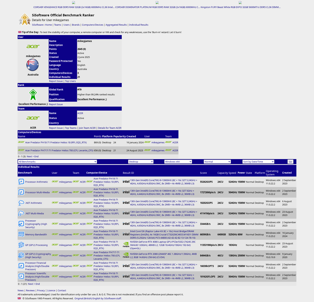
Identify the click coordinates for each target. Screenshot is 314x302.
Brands (76, 24)
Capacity (223, 173)
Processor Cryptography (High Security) (36, 224)
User (147, 136)
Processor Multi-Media (37, 192)
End (36, 156)
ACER (80, 113)
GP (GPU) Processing (36, 245)
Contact (62, 290)
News (21, 290)
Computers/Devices (92, 24)
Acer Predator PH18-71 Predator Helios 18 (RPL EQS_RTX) (56, 142)
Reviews (30, 290)
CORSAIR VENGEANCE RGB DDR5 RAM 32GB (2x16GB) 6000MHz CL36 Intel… (73, 7)
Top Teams (71, 127)
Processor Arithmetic (36, 181)
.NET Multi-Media (34, 213)
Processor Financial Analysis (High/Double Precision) (37, 266)
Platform (260, 173)
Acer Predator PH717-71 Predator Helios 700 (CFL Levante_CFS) (59, 150)
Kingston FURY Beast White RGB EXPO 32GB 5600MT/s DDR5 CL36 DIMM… (241, 7)
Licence (51, 290)
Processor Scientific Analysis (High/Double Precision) (37, 276)
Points (97, 136)
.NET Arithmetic (33, 202)
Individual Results (138, 24)
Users (66, 24)
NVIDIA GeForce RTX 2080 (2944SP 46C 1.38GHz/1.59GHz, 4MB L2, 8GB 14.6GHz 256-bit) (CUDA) (163, 255)
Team (168, 136)
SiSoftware (37, 24)
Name (21, 136)
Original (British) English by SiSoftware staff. (98, 298)
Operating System (272, 172)
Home (48, 24)
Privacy (41, 290)
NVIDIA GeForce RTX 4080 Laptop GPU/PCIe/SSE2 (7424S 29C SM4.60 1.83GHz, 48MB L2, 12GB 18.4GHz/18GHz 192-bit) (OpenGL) (163, 245)
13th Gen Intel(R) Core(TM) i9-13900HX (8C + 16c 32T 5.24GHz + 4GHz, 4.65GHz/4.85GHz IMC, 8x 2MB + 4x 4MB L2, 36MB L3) (163, 182)
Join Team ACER (87, 127)
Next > (30, 156)
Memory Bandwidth (36, 234)
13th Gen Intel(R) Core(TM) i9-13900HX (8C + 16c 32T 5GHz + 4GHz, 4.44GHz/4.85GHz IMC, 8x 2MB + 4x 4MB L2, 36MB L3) (162, 192)
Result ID (128, 173)
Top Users (70, 81)
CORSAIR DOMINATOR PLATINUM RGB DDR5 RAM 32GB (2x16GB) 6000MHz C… (157, 7)
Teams (57, 24)
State (249, 173)
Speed (232, 173)
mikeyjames (158, 142)
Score (203, 173)
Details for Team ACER (109, 127)
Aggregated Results (116, 24)
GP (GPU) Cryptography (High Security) (38, 255)
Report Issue (56, 81)
